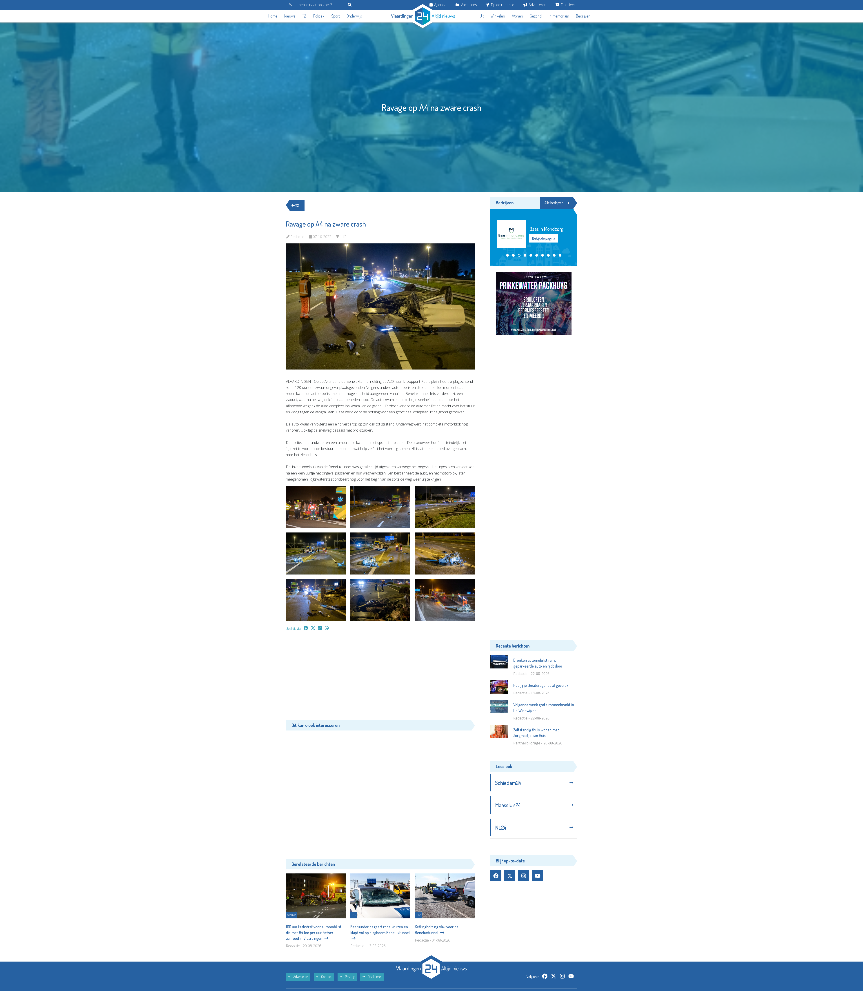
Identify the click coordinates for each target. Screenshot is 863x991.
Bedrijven (583, 15)
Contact (326, 976)
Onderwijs (354, 15)
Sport (335, 15)
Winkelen (498, 15)
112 (304, 15)
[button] (507, 255)
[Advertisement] (380, 677)
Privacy (349, 976)
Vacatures (468, 4)
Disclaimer (374, 976)
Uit (482, 15)
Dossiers (567, 4)
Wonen (517, 15)
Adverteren (537, 4)
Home (272, 15)
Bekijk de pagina (543, 238)
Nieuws (289, 15)
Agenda (439, 4)
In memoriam (559, 15)
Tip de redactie (502, 4)
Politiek (318, 15)
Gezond (536, 15)
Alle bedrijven (554, 202)
